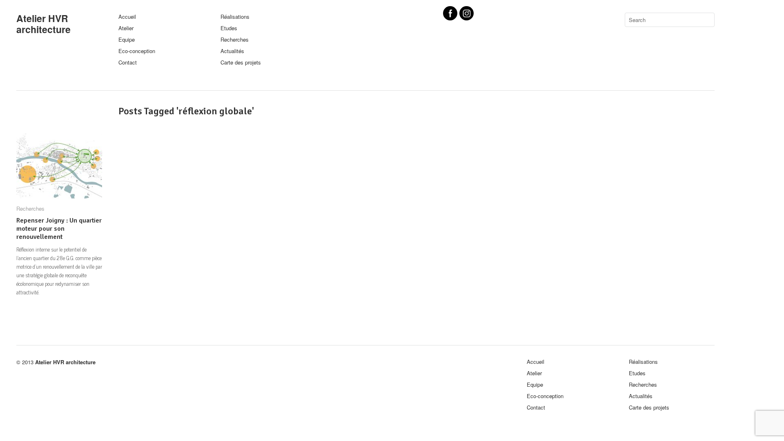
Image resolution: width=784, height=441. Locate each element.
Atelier (126, 28)
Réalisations (234, 16)
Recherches (234, 39)
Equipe (126, 39)
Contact (127, 62)
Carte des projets (240, 62)
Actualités (232, 51)
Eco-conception (136, 51)
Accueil (127, 16)
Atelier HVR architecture (43, 23)
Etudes (228, 28)
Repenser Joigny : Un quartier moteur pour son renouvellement (59, 228)
